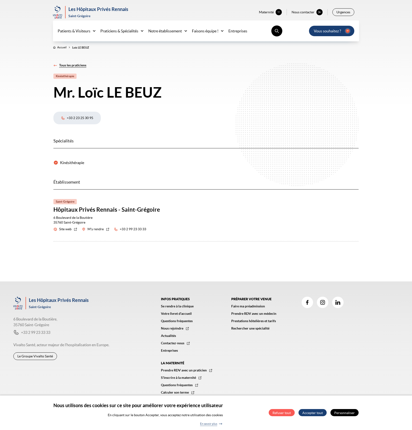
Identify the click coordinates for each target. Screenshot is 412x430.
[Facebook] (307, 302)
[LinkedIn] (338, 302)
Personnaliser (344, 413)
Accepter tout (312, 413)
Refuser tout (282, 413)
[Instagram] (322, 302)
